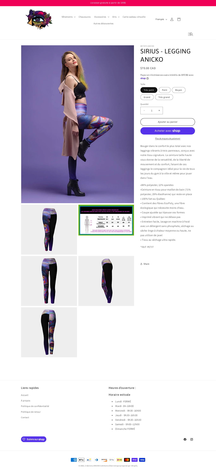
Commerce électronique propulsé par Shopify (118, 466)
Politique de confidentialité (35, 406)
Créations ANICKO (92, 466)
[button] (191, 34)
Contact (25, 417)
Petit (164, 90)
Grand (147, 97)
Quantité (144, 104)
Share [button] (146, 263)
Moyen (178, 90)
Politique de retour (31, 411)
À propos (25, 400)
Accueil (24, 395)
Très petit (149, 90)
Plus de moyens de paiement (167, 138)
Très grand (164, 97)
